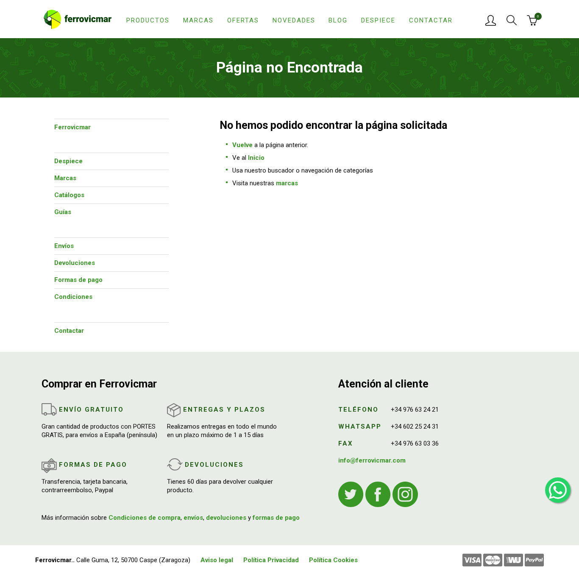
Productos (148, 20)
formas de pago (276, 517)
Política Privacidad (271, 560)
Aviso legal (216, 560)
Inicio (256, 158)
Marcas (198, 20)
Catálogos (69, 195)
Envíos (64, 246)
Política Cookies (333, 560)
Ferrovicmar (72, 127)
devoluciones (226, 517)
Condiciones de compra (145, 517)
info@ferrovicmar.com (372, 460)
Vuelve (242, 145)
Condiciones (73, 297)
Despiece (378, 20)
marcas (287, 183)
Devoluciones (74, 263)
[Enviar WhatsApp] (558, 490)
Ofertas (243, 20)
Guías (62, 212)
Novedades (294, 20)
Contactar (431, 20)
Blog (338, 20)
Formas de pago (78, 280)
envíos (193, 517)
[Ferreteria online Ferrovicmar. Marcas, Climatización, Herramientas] (78, 18)
